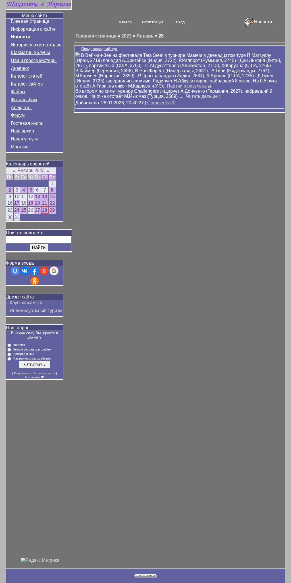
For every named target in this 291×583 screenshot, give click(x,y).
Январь (145, 36)
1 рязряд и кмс (23, 354)
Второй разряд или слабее (32, 349)
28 (44, 210)
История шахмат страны (37, 44)
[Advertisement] (40, 472)
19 (30, 203)
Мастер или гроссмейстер (32, 358)
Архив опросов (44, 373)
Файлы (18, 91)
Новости (20, 36)
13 (37, 196)
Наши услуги (24, 138)
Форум (18, 115)
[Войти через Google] (54, 270)
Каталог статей (26, 76)
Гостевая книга (27, 123)
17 (16, 203)
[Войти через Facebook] (34, 271)
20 (37, 203)
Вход (180, 22)
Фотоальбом (24, 99)
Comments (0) (161, 102)
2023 (126, 36)
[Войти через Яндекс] (44, 271)
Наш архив (22, 130)
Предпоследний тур (99, 49)
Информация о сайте (33, 29)
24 (16, 210)
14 (44, 196)
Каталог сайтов (27, 84)
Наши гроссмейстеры (34, 60)
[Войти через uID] (15, 271)
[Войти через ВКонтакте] (24, 271)
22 (52, 203)
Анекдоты (21, 107)
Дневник (20, 68)
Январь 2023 (31, 170)
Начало (125, 22)
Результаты (22, 373)
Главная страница (30, 21)
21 (44, 203)
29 (52, 210)
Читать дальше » (203, 96)
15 (52, 196)
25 (23, 210)
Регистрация (152, 22)
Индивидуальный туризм (36, 310)
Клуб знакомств (26, 302)
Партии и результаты (189, 86)
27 (37, 210)
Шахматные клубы (30, 52)
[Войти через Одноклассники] (34, 281)
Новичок (19, 345)
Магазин (19, 146)
